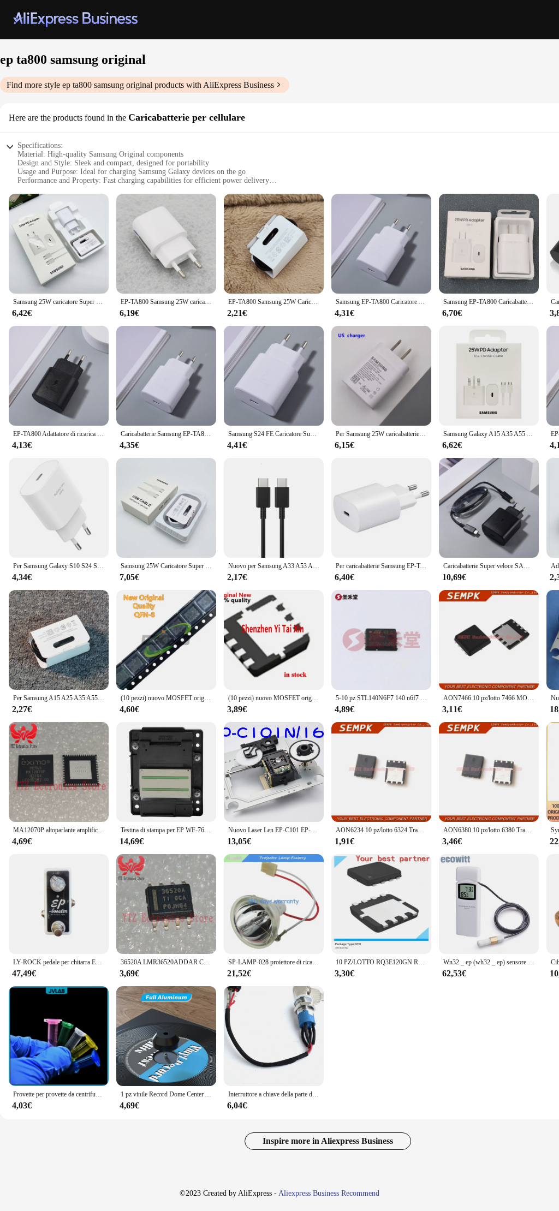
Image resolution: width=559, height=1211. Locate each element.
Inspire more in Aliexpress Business (328, 1141)
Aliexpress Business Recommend (328, 1193)
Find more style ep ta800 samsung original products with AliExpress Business (140, 85)
